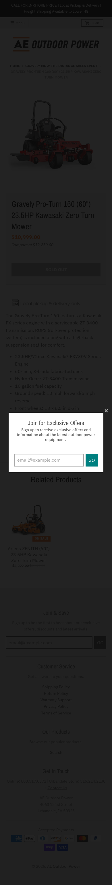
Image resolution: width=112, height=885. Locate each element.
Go (91, 460)
